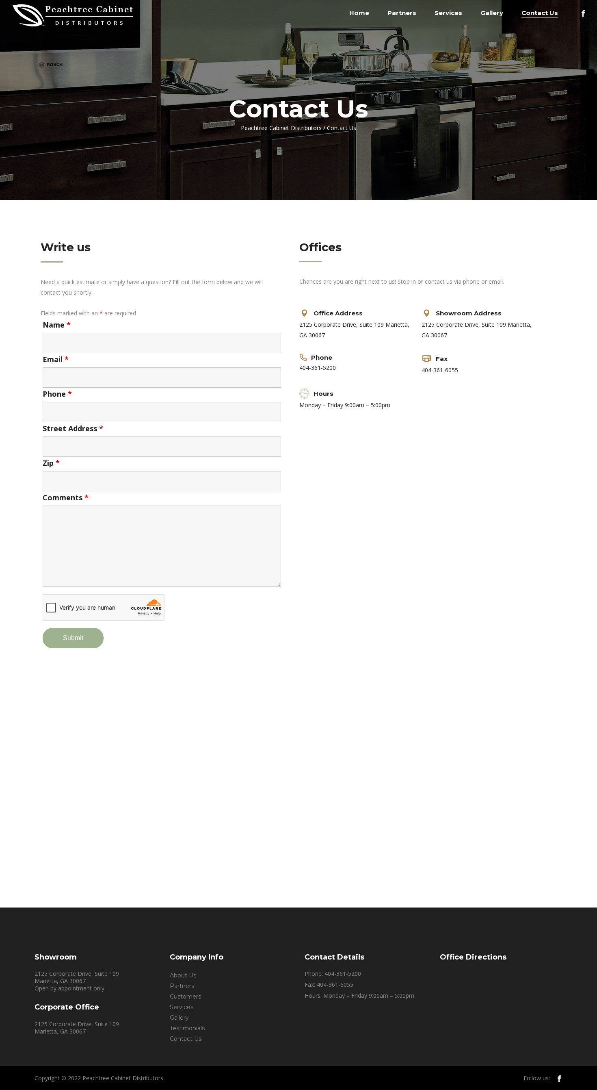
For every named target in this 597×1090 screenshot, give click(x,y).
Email (56, 359)
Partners (182, 986)
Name (57, 325)
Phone (57, 394)
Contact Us (185, 1038)
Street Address (73, 428)
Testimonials (187, 1028)
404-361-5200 (317, 367)
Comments (66, 497)
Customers (185, 996)
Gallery (179, 1017)
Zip (51, 463)
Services (181, 1007)
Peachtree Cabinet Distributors (281, 128)
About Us (183, 975)
